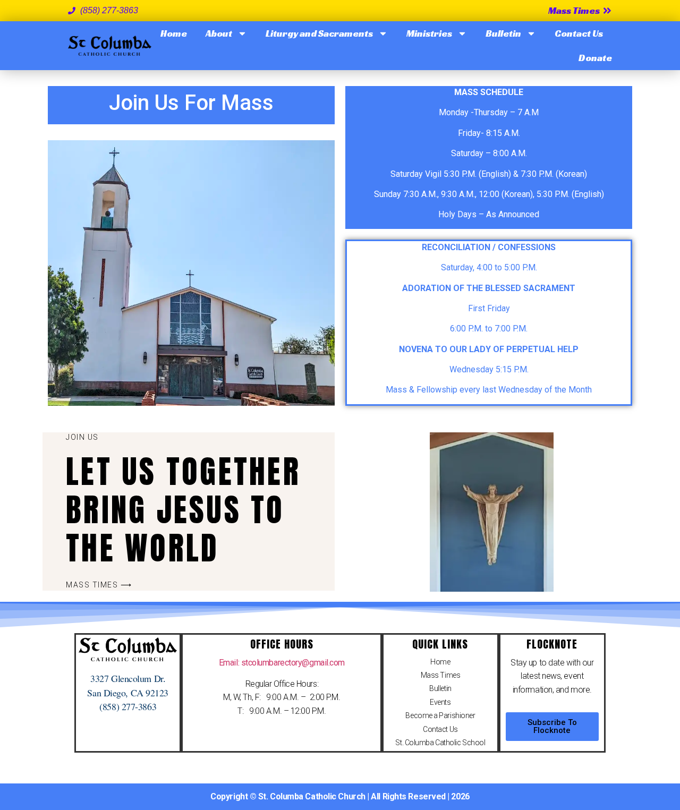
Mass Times (441, 675)
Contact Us (579, 33)
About (219, 33)
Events (440, 702)
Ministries (429, 33)
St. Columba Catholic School (440, 742)
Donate (595, 58)
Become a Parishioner (440, 715)
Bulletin (503, 33)
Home (173, 33)
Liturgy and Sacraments (319, 33)
